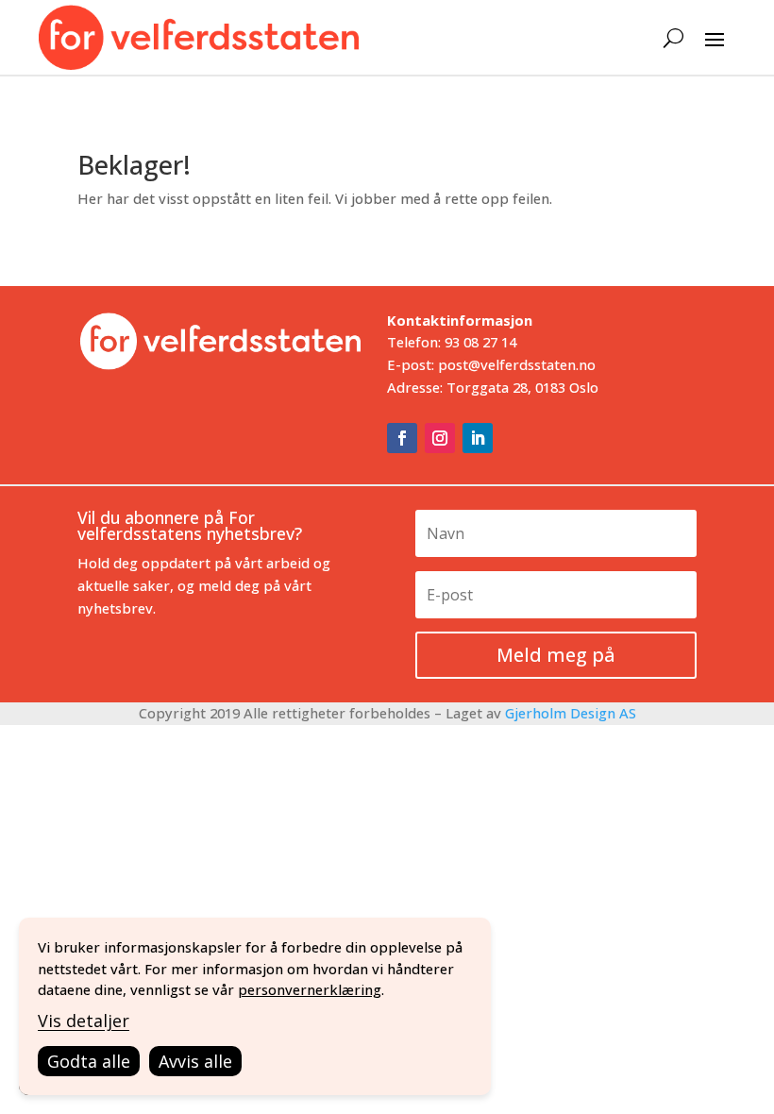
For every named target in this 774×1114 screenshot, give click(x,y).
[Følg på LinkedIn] (478, 438)
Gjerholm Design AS (570, 712)
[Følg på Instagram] (440, 438)
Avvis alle (195, 1061)
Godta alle (88, 1061)
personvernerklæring (309, 989)
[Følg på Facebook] (402, 438)
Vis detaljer (83, 1020)
